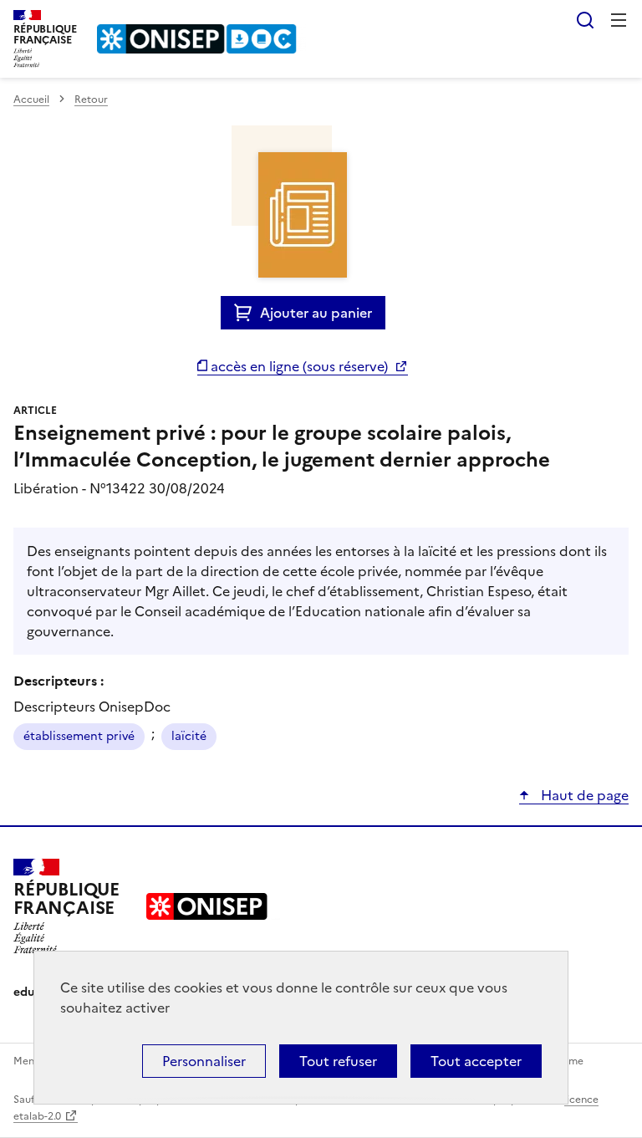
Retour (91, 99)
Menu (618, 20)
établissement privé (79, 736)
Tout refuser (338, 1061)
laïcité (188, 736)
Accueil (31, 99)
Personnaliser (204, 1061)
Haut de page (583, 795)
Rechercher (585, 20)
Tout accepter (476, 1061)
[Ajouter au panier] (247, 313)
